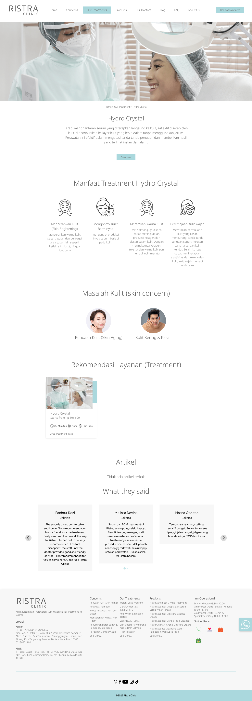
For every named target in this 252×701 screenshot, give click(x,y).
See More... (96, 635)
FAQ (176, 10)
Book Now (126, 157)
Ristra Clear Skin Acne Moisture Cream (170, 624)
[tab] (124, 568)
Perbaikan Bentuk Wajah (103, 631)
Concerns (72, 10)
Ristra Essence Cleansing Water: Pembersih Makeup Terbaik (167, 630)
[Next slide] (223, 538)
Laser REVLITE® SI (130, 620)
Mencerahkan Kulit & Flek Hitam (103, 619)
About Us (194, 10)
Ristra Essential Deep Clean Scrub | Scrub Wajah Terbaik (169, 608)
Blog (162, 10)
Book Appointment (230, 10)
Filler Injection (127, 631)
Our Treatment (122, 106)
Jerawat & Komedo (100, 606)
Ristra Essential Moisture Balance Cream (167, 615)
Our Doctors (143, 10)
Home (53, 10)
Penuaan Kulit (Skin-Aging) (104, 602)
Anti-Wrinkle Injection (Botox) (131, 615)
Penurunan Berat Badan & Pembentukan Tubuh (104, 626)
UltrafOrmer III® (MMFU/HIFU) (129, 608)
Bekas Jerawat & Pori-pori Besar (103, 612)
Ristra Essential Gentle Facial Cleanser (170, 620)
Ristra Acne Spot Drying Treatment (168, 602)
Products (121, 10)
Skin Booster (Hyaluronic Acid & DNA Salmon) (133, 626)
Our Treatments (97, 10)
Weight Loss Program (131, 602)
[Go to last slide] (28, 538)
